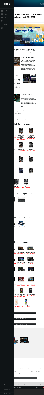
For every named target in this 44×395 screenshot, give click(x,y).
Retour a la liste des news (34, 3)
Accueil (5, 10)
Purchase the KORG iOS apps (21, 318)
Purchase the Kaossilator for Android (21, 324)
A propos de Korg (7, 393)
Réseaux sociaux (7, 389)
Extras (5, 17)
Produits (5, 14)
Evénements (6, 21)
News (5, 384)
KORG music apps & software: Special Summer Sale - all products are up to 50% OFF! (28, 384)
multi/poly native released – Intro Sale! (19, 366)
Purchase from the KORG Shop (21, 312)
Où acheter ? (6, 27)
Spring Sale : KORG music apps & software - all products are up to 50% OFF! (26, 373)
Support (5, 24)
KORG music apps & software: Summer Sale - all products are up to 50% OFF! (26, 371)
